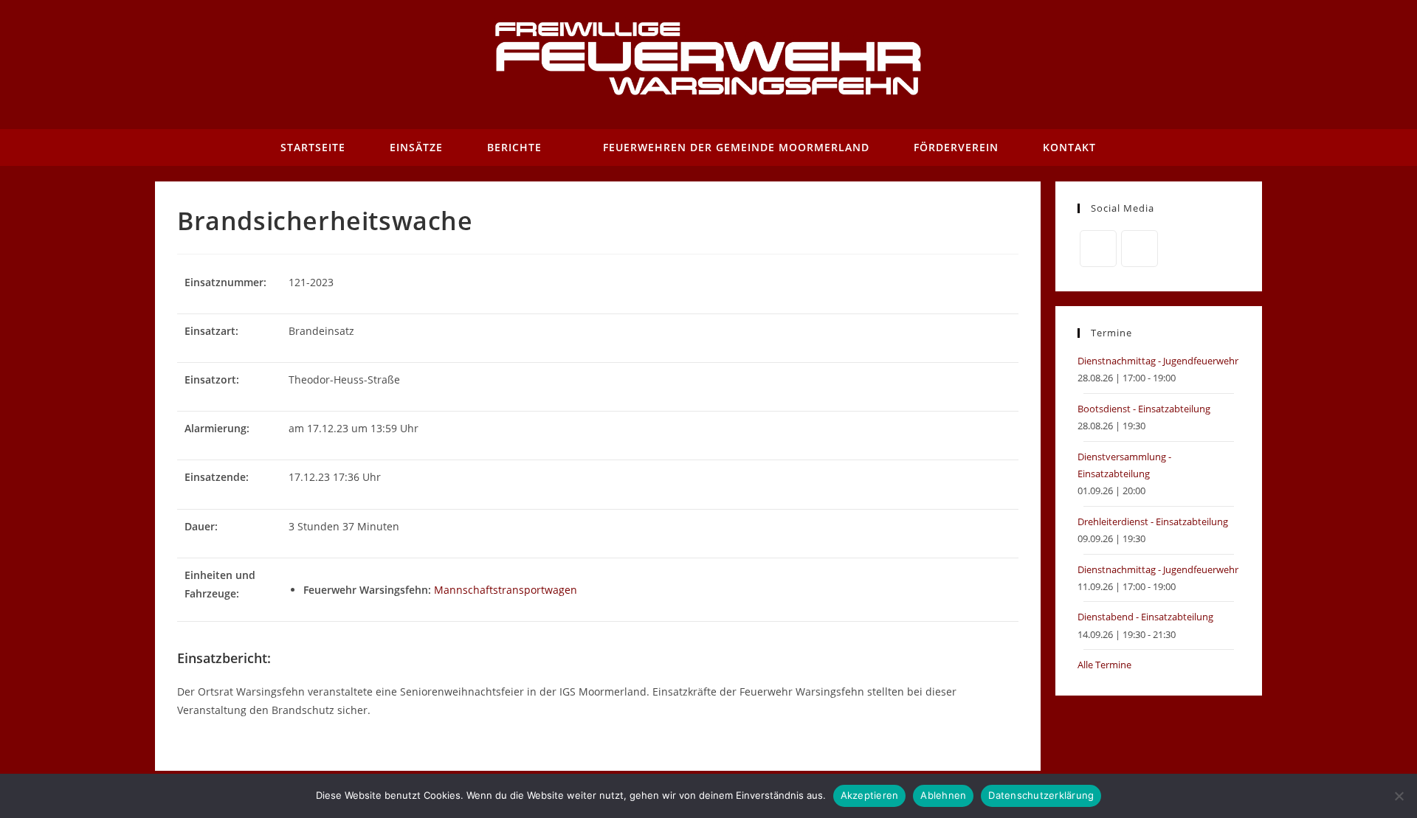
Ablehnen (943, 795)
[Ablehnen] (1398, 795)
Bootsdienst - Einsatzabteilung (1144, 408)
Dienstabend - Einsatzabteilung (1145, 616)
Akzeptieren (870, 795)
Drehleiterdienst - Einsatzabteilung (1153, 521)
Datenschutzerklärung (1041, 795)
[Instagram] (1139, 248)
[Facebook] (1098, 248)
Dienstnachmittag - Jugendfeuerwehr (1158, 360)
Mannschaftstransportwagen (505, 590)
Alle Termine (1104, 664)
